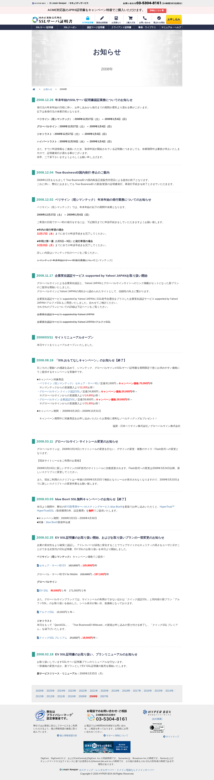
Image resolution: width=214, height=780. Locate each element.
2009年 (83, 696)
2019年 (115, 690)
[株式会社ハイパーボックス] (40, 3)
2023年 (72, 690)
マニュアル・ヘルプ (171, 27)
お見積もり (116, 23)
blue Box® (52, 522)
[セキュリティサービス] (78, 3)
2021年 (94, 690)
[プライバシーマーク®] (40, 720)
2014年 (169, 690)
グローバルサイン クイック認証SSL (59, 391)
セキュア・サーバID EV (52, 565)
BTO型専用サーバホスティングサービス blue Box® (93, 506)
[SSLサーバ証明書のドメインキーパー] (34, 89)
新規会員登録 (102, 23)
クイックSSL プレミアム (53, 637)
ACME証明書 (87, 23)
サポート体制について (117, 735)
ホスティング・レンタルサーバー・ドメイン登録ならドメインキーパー (116, 770)
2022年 (83, 690)
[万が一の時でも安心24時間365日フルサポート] (107, 720)
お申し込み (174, 19)
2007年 (104, 696)
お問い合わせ (144, 23)
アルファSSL (46, 612)
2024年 (61, 690)
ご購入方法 (130, 23)
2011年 (61, 696)
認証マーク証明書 (96, 27)
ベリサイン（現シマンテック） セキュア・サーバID (68, 383)
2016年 (148, 690)
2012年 (51, 696)
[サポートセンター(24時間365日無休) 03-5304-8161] (152, 3)
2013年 (40, 696)
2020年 (105, 690)
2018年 (126, 690)
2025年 (51, 690)
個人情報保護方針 (68, 735)
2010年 (72, 696)
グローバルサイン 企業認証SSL (57, 399)
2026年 (40, 690)
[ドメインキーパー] (59, 3)
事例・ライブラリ (147, 27)
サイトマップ (172, 736)
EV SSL (43, 590)
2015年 (159, 690)
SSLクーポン (70, 27)
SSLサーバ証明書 (44, 27)
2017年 (137, 690)
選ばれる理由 (159, 23)
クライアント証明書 (121, 27)
